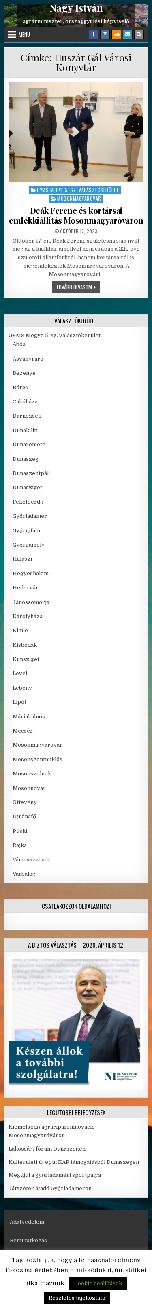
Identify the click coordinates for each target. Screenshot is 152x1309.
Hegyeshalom (31, 573)
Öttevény (25, 802)
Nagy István (76, 8)
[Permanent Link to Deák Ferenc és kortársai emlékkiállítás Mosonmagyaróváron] (76, 132)
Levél (20, 673)
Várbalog (24, 874)
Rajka (20, 845)
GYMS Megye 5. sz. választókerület (78, 189)
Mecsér (23, 731)
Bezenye (24, 373)
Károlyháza (28, 616)
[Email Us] (128, 34)
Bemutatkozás (28, 1240)
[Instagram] (105, 34)
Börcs (20, 387)
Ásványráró (28, 359)
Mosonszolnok (32, 774)
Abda (19, 344)
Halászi (22, 559)
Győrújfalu (26, 531)
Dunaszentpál (31, 473)
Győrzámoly (29, 545)
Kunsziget (26, 659)
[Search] (139, 34)
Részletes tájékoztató (77, 1298)
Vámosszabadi (31, 860)
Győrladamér (30, 516)
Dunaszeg (26, 459)
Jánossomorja (31, 602)
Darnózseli (27, 416)
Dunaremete (29, 444)
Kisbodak (25, 645)
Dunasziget (27, 487)
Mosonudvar (29, 788)
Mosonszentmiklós (37, 759)
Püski (20, 831)
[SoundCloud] (116, 34)
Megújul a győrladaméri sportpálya (55, 1175)
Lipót (19, 702)
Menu (24, 34)
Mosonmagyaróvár (79, 198)
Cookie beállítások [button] (98, 1283)
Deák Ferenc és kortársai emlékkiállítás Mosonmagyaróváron (76, 215)
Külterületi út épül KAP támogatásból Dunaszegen (74, 1162)
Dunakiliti (25, 430)
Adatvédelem (27, 1222)
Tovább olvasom (78, 287)
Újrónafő (24, 816)
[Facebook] (93, 34)
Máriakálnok (29, 717)
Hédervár (26, 588)
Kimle (20, 630)
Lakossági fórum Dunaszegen (48, 1149)
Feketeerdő (28, 502)
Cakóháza (25, 402)
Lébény (22, 688)
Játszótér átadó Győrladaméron (50, 1188)
